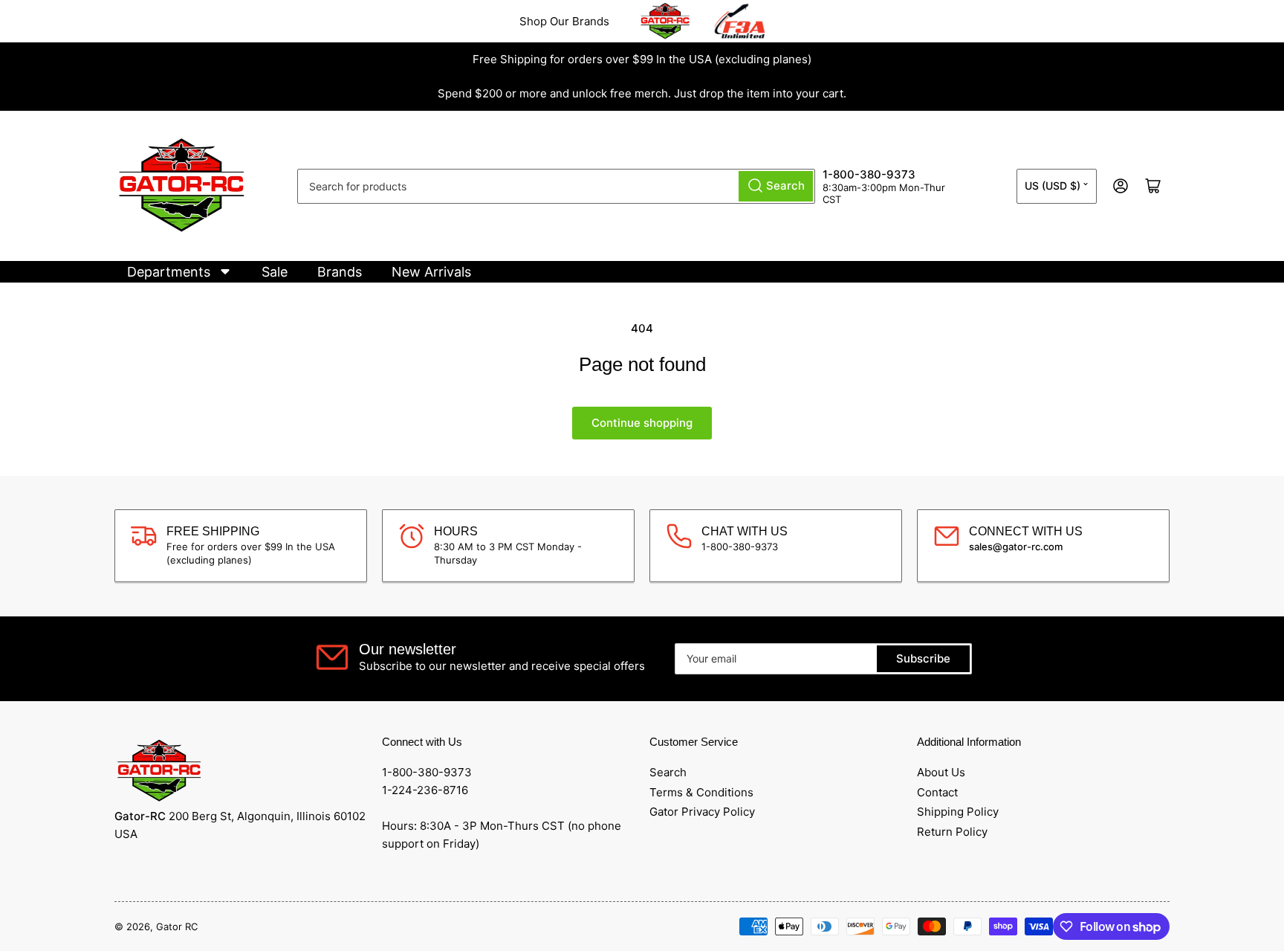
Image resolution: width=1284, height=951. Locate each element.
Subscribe (923, 658)
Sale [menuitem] (275, 272)
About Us (941, 772)
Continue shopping (642, 423)
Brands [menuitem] (339, 272)
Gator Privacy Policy (702, 812)
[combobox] (556, 186)
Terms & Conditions (701, 792)
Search (668, 772)
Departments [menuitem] (168, 272)
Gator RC (177, 926)
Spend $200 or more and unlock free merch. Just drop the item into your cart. (642, 93)
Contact (937, 792)
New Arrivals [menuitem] (431, 272)
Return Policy (952, 832)
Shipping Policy (958, 812)
